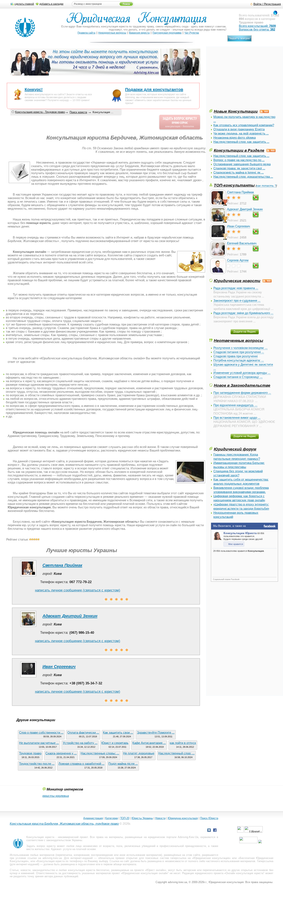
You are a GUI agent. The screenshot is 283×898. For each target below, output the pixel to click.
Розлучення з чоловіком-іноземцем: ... (240, 348)
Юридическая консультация (211, 858)
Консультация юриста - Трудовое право (40, 112)
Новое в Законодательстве (242, 385)
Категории (111, 818)
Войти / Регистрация (267, 4)
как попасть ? (266, 185)
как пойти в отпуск (183, 743)
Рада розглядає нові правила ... (235, 288)
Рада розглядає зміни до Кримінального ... (243, 313)
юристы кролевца (55, 796)
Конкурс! (34, 89)
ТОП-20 (124, 818)
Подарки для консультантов (154, 89)
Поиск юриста (78, 112)
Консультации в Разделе (239, 150)
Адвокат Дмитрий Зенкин (245, 209)
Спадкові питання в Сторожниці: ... (237, 377)
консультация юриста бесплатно (88, 870)
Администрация (93, 818)
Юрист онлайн (155, 870)
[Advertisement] (240, 79)
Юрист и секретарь (114, 743)
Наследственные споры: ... (100, 753)
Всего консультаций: (257, 26)
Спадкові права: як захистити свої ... (239, 168)
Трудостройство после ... (36, 763)
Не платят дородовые (138, 753)
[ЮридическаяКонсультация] (138, 20)
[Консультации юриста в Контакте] (209, 830)
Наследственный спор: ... (176, 753)
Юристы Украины (142, 818)
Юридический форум (235, 449)
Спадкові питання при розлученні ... (238, 352)
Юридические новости (237, 280)
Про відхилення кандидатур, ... (235, 405)
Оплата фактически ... (83, 732)
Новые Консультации (236, 111)
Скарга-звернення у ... (61, 753)
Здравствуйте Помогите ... (155, 732)
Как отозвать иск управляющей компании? (243, 125)
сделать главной (24, 3)
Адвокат (56, 849)
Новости (160, 818)
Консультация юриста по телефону (59, 861)
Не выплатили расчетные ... (39, 743)
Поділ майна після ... (123, 763)
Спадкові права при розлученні (235, 356)
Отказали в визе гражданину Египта (239, 129)
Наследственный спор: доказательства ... (243, 176)
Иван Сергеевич (238, 226)
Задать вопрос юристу (41, 846)
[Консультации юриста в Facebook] (214, 830)
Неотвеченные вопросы (238, 340)
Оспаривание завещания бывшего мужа (242, 164)
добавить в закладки (51, 3)
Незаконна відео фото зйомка (234, 137)
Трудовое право (30, 753)
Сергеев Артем (237, 260)
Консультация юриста (40, 837)
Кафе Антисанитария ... (149, 743)
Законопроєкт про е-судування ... (236, 300)
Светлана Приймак (240, 192)
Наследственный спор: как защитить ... (241, 141)
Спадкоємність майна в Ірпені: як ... (238, 172)
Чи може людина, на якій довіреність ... (241, 133)
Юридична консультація (183, 818)
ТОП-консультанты (234, 185)
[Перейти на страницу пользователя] (28, 576)
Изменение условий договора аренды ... (241, 372)
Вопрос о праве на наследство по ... (239, 160)
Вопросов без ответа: (257, 29)
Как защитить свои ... (118, 732)
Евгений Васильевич (241, 243)
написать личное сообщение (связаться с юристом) (77, 590)
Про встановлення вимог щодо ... (236, 417)
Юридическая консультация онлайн (145, 873)
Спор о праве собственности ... (41, 732)
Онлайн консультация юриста (244, 873)
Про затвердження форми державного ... (242, 392)
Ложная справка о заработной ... (81, 763)
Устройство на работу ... (80, 743)
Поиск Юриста (209, 818)
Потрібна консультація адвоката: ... (238, 360)
